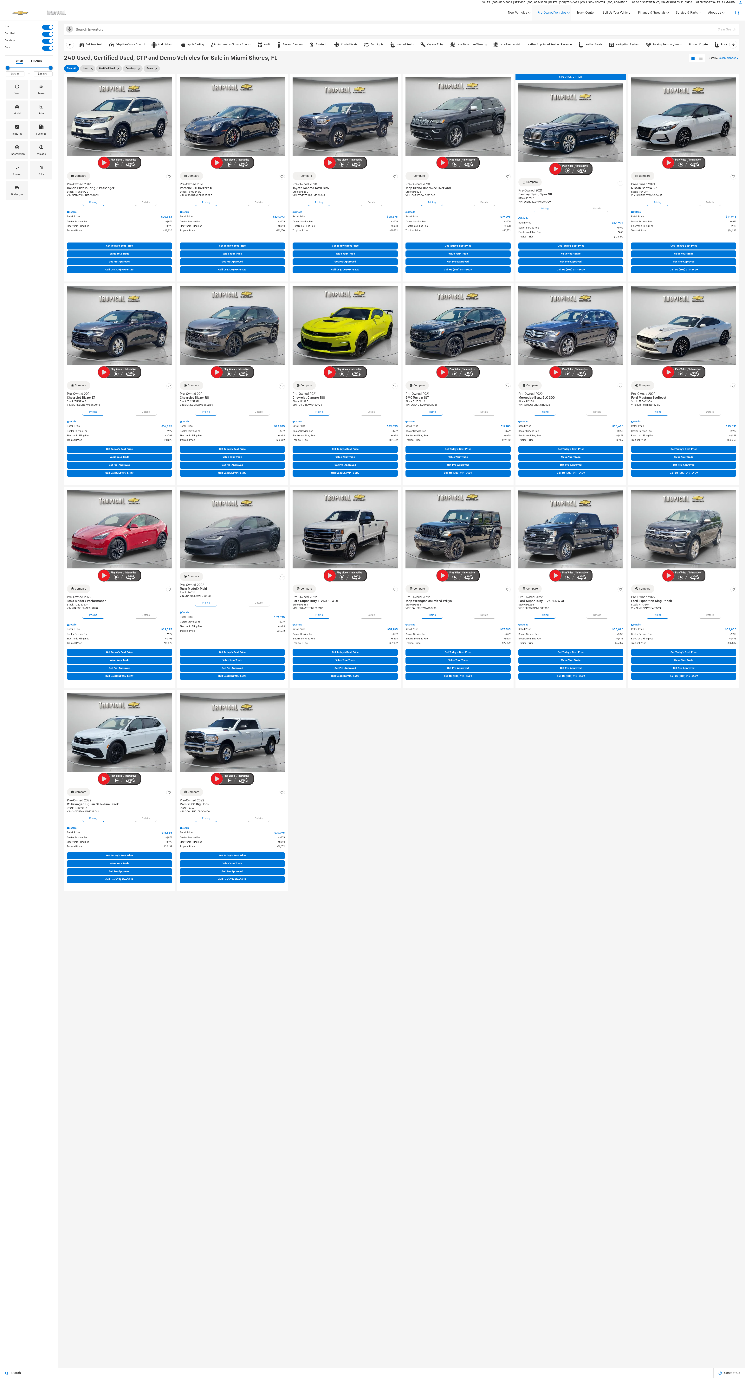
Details (146, 202)
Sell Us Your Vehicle (616, 12)
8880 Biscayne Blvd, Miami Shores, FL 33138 (662, 2)
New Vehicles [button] (517, 13)
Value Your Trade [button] (119, 254)
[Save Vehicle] (169, 176)
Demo (8, 47)
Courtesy (10, 40)
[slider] (8, 68)
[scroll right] (733, 45)
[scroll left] (70, 45)
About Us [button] (714, 13)
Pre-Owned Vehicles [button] (551, 13)
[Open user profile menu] (740, 2)
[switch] (29, 27)
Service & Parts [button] (687, 13)
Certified (10, 33)
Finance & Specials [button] (651, 13)
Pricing (93, 202)
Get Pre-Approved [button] (119, 262)
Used (7, 26)
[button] (737, 13)
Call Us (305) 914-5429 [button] (119, 269)
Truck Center (586, 12)
